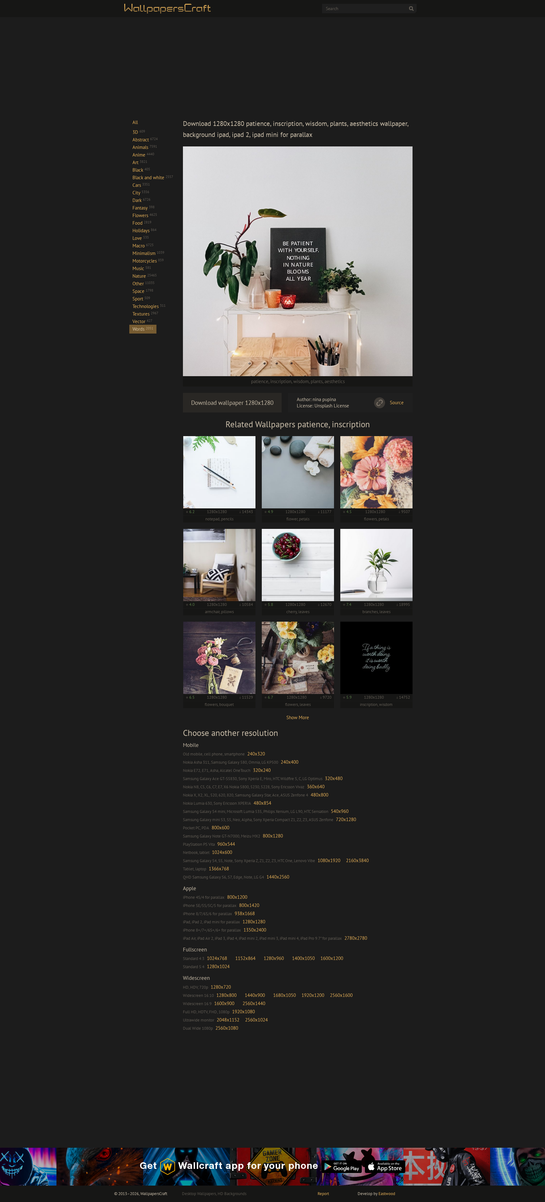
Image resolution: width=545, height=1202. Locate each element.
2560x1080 (226, 1028)
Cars (141, 185)
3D (138, 132)
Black (141, 170)
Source (397, 403)
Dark (141, 200)
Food (141, 223)
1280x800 (226, 995)
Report (323, 1193)
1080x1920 (329, 860)
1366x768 (219, 869)
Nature (144, 276)
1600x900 (224, 1003)
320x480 (334, 778)
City (140, 193)
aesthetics (335, 381)
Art (139, 162)
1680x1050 (284, 995)
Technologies (149, 306)
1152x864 (245, 958)
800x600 (220, 828)
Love (140, 238)
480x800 (319, 795)
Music (141, 268)
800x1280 (273, 836)
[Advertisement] (298, 67)
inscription (280, 381)
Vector (142, 321)
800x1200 (237, 897)
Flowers (144, 215)
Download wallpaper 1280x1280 (232, 402)
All (135, 122)
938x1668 (245, 913)
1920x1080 (243, 1012)
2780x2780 (355, 938)
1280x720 (221, 987)
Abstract (145, 140)
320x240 (262, 770)
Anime (143, 155)
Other (143, 284)
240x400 (289, 762)
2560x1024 (256, 1020)
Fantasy (143, 208)
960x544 (226, 844)
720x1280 (346, 819)
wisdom (301, 381)
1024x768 (217, 958)
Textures (145, 314)
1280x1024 (218, 966)
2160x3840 (357, 860)
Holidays (144, 231)
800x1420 (249, 905)
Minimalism (148, 253)
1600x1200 (331, 958)
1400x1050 (303, 958)
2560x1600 (341, 995)
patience (259, 381)
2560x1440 (254, 1003)
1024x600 (222, 852)
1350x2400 (254, 930)
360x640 (316, 787)
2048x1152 (228, 1020)
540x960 (340, 811)
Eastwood (386, 1193)
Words (142, 329)
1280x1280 (254, 922)
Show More (297, 717)
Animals (144, 147)
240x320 (256, 754)
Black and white (152, 178)
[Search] (411, 8)
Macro (143, 246)
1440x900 (255, 995)
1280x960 (274, 958)
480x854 (262, 803)
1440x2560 (278, 877)
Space (142, 291)
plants (317, 381)
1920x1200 (313, 995)
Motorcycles (148, 261)
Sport (141, 299)
